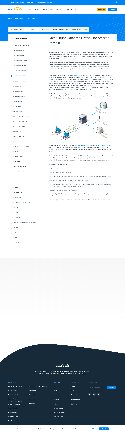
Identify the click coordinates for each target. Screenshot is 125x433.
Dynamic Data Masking (16, 401)
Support (37, 9)
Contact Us (56, 399)
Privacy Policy (91, 429)
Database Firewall (31, 29)
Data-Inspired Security (14, 420)
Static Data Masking (15, 404)
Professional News (58, 408)
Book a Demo (101, 9)
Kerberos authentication (102, 145)
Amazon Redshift (19, 18)
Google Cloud (31, 403)
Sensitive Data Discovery (79, 29)
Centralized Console (76, 399)
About (55, 386)
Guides (73, 386)
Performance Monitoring (60, 29)
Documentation (75, 395)
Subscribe (111, 387)
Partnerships (57, 395)
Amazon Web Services (34, 399)
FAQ (72, 390)
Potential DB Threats (59, 412)
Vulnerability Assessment (14, 416)
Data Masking (45, 29)
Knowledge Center (58, 416)
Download (112, 9)
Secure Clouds (32, 390)
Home (10, 18)
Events (55, 390)
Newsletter (92, 382)
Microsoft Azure (32, 394)
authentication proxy (82, 145)
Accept (104, 429)
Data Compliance (12, 412)
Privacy (84, 373)
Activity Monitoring (16, 29)
